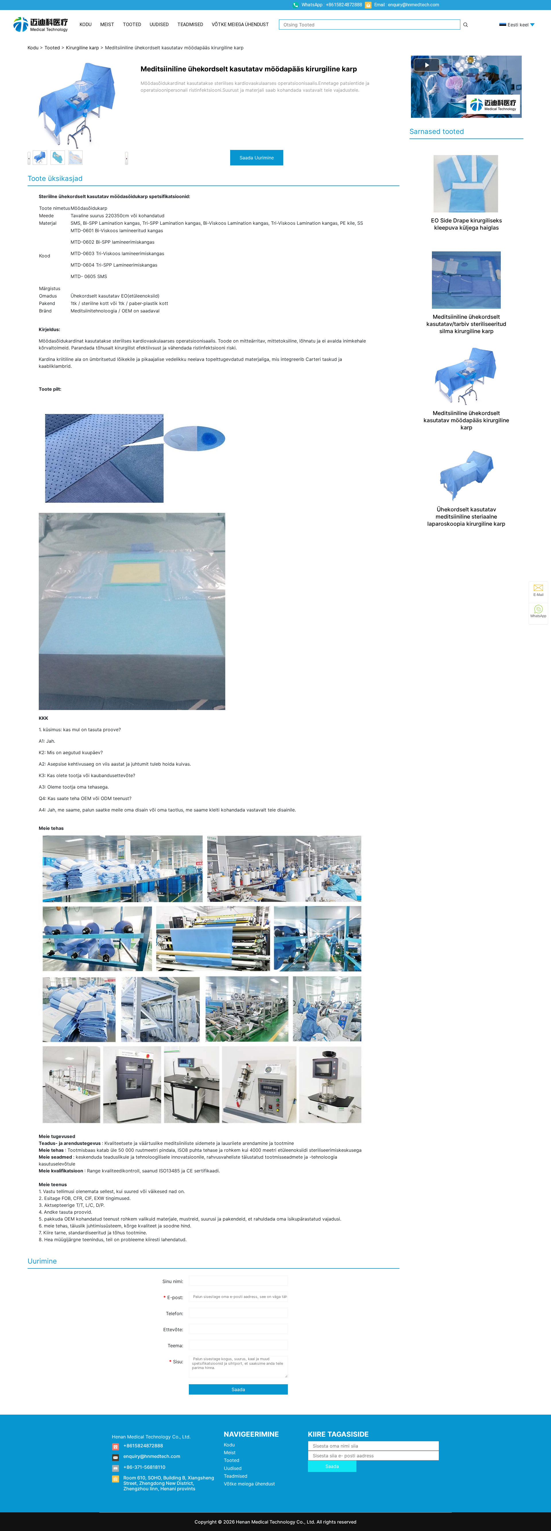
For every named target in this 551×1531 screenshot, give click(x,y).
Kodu (85, 24)
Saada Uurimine (257, 158)
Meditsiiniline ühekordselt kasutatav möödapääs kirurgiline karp (466, 420)
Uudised (159, 24)
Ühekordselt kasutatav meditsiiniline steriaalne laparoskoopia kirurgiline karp (466, 516)
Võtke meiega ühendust (240, 24)
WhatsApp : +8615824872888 (331, 4)
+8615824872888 (143, 1445)
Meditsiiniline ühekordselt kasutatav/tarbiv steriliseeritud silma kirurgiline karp (466, 324)
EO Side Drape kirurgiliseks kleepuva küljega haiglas (466, 224)
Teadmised (190, 24)
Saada (238, 1389)
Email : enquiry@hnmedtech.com (406, 4)
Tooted (132, 24)
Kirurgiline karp (82, 47)
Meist (107, 24)
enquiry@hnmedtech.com (151, 1456)
